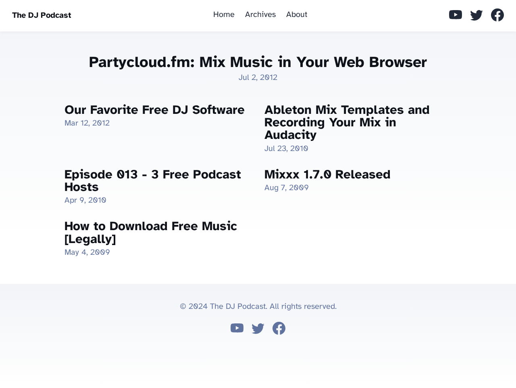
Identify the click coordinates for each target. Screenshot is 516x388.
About (296, 14)
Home (224, 14)
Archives (260, 14)
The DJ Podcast (41, 15)
